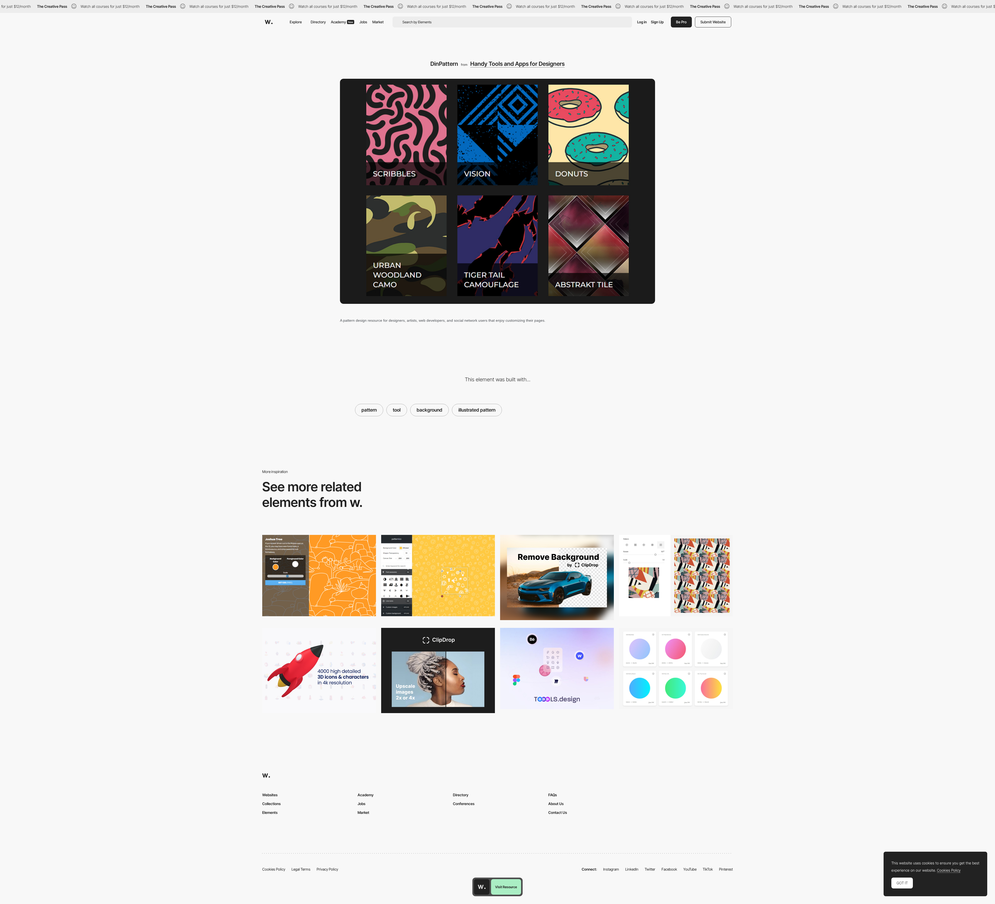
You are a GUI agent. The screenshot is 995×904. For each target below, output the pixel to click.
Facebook (669, 869)
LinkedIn (631, 869)
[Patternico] (438, 575)
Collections (271, 803)
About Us (556, 803)
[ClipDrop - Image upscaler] (438, 670)
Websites (270, 795)
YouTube (689, 869)
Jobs (363, 22)
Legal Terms (301, 869)
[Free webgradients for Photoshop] (676, 668)
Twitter (650, 869)
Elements (270, 812)
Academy (342, 22)
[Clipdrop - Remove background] (557, 577)
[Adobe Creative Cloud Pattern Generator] (676, 575)
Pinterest (726, 869)
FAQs (552, 795)
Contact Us (557, 812)
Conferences (463, 803)
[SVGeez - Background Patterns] (319, 575)
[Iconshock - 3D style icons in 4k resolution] (319, 670)
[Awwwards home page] (481, 887)
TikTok (708, 869)
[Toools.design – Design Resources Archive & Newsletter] (557, 668)
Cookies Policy (273, 869)
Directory (318, 22)
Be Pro (681, 22)
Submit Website (713, 22)
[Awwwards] (269, 22)
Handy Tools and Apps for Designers (517, 64)
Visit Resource (506, 887)
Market (378, 22)
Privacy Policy (327, 869)
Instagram (611, 869)
